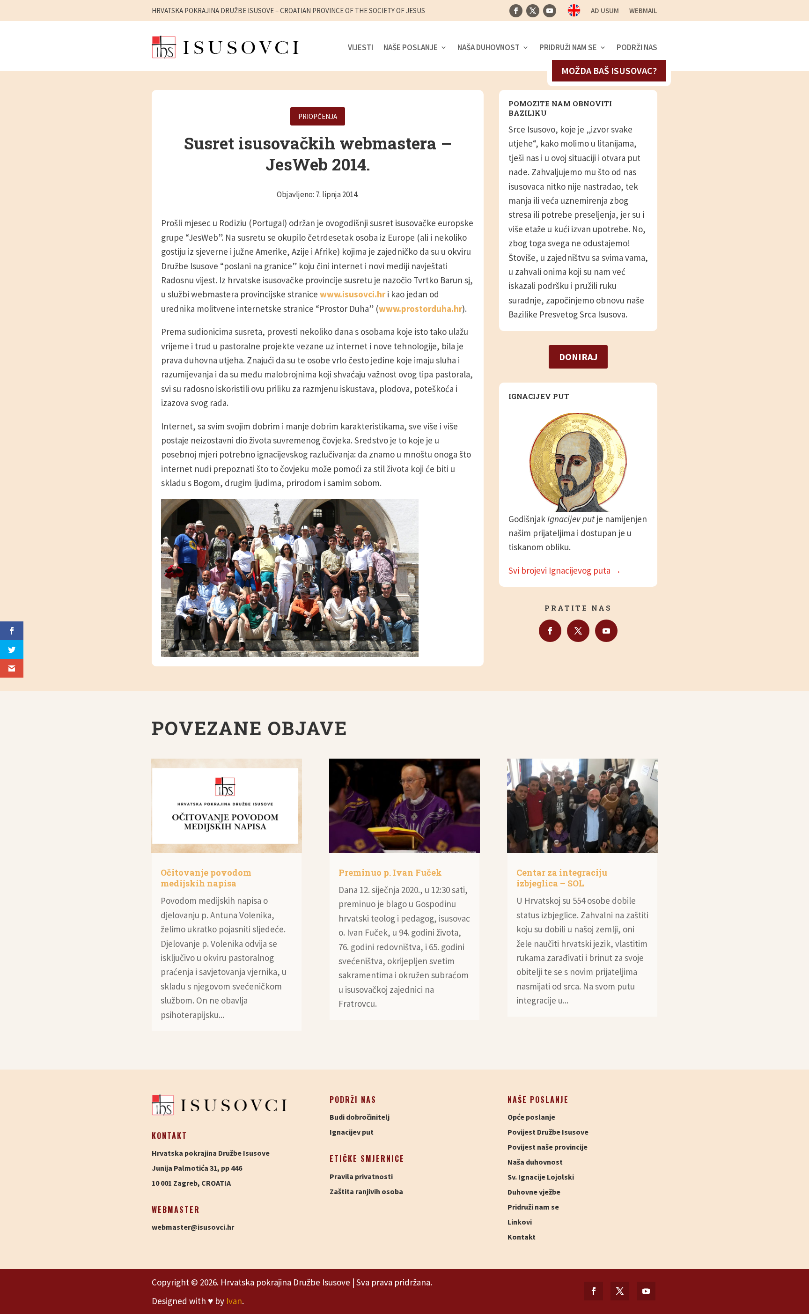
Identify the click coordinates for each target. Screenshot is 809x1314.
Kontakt (521, 1236)
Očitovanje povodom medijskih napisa (206, 878)
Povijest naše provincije (547, 1147)
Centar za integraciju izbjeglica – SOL (561, 878)
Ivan (234, 1301)
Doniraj (578, 356)
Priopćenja (317, 116)
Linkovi (519, 1221)
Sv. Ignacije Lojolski (540, 1176)
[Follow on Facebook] (515, 10)
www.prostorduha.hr (420, 308)
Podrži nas (637, 47)
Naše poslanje (410, 47)
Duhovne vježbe (533, 1191)
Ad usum (605, 11)
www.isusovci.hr (352, 294)
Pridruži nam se (568, 47)
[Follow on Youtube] (549, 10)
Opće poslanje (531, 1117)
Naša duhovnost (488, 47)
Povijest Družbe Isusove (547, 1132)
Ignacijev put (352, 1132)
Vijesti (360, 47)
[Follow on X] (532, 10)
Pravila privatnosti (361, 1176)
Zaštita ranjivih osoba (366, 1191)
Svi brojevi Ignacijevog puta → (564, 570)
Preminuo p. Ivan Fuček (390, 872)
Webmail (643, 11)
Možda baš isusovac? (609, 70)
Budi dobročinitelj (360, 1117)
